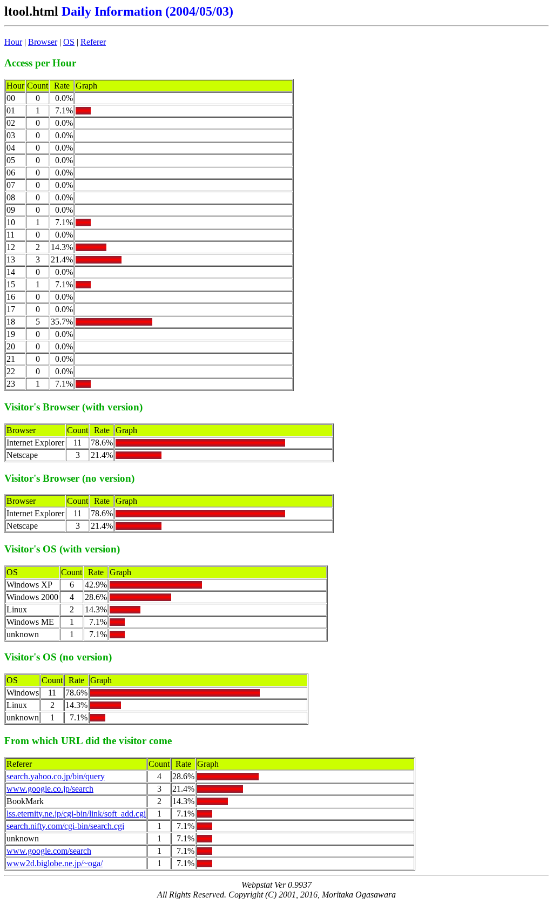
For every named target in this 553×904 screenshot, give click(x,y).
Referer (93, 41)
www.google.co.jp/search (49, 788)
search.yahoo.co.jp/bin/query (55, 776)
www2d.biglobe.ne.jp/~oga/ (54, 863)
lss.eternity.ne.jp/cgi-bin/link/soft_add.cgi (76, 813)
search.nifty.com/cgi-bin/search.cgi (65, 826)
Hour (13, 41)
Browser (42, 41)
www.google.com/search (48, 850)
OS (69, 41)
